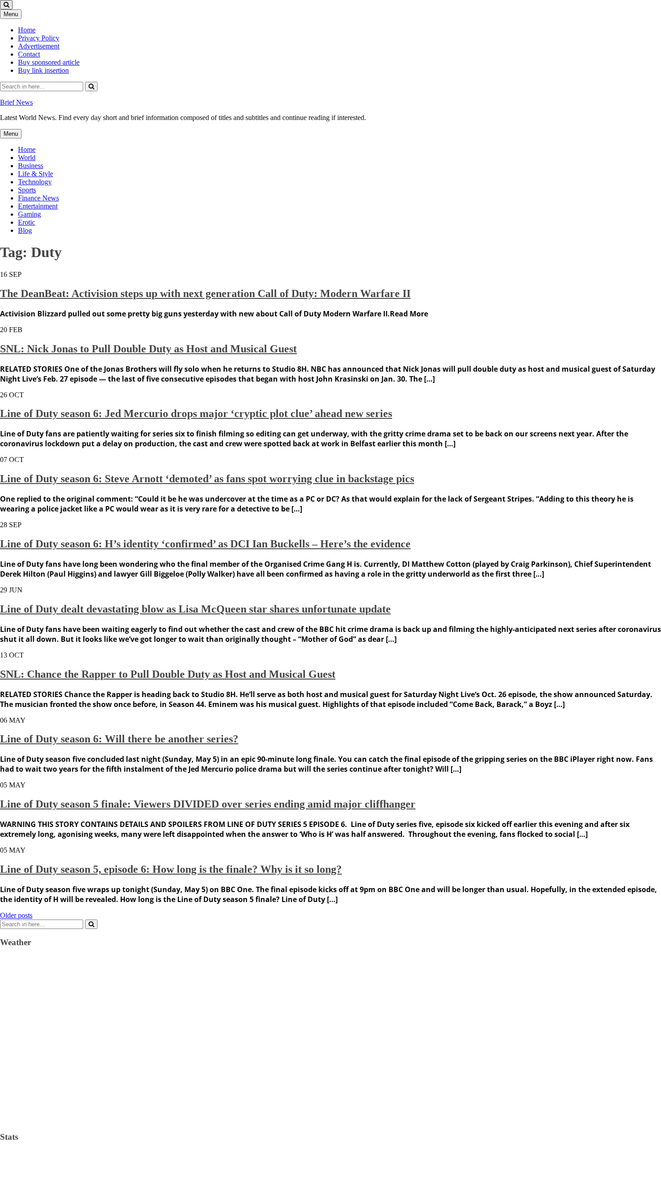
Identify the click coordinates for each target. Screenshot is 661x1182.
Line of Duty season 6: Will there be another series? (119, 739)
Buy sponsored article (49, 62)
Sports (27, 190)
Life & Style (35, 174)
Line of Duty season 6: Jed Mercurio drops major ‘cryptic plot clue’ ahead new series (196, 413)
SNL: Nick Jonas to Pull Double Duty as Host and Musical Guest (148, 349)
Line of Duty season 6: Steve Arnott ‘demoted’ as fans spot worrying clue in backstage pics (207, 478)
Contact (29, 54)
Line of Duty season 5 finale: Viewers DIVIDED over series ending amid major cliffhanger (207, 804)
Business (30, 165)
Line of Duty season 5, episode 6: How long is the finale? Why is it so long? (171, 869)
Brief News (16, 102)
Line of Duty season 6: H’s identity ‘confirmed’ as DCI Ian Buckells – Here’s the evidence (205, 544)
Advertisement (38, 46)
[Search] (91, 86)
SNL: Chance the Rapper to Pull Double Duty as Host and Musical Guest (167, 674)
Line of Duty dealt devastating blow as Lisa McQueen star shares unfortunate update (195, 609)
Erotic (26, 222)
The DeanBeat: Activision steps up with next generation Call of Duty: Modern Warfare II (205, 293)
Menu (11, 14)
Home (27, 30)
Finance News (38, 198)
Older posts (16, 915)
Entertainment (38, 206)
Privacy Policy (38, 38)
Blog (25, 230)
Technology (35, 182)
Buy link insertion (43, 70)
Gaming (29, 214)
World (27, 157)
